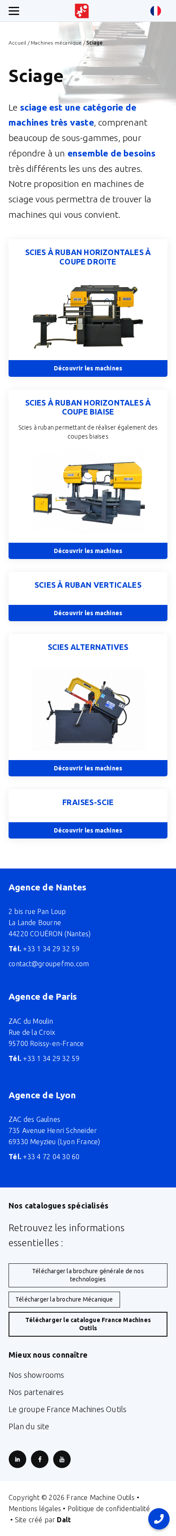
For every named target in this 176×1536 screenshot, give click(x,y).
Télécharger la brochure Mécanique (64, 1299)
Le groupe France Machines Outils (67, 1409)
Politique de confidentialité (108, 1508)
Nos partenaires (36, 1392)
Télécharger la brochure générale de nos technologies (88, 1275)
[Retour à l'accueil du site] (81, 10)
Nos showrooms (37, 1375)
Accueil (17, 42)
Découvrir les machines (88, 368)
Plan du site (29, 1426)
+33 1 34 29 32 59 (44, 949)
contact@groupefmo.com (49, 963)
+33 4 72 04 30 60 (44, 1156)
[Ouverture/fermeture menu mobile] (14, 11)
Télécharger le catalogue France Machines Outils (88, 1324)
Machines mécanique (56, 42)
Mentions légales (35, 1508)
